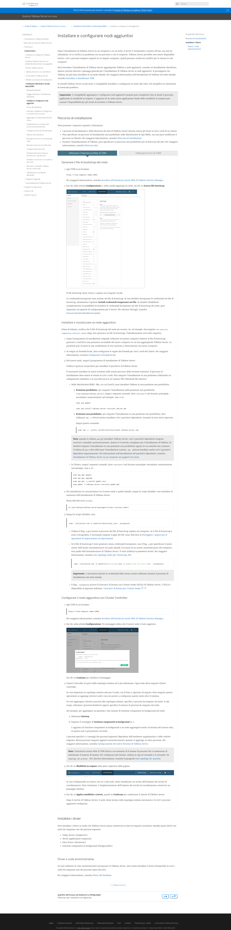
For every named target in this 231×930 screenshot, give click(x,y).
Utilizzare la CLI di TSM (148, 153)
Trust (119, 923)
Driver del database (102, 875)
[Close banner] (227, 10)
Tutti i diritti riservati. (83, 928)
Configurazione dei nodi (109, 744)
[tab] (87, 153)
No (173, 896)
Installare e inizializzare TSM (80, 78)
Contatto (128, 923)
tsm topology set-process (148, 758)
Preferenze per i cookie (143, 923)
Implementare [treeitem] (29, 51)
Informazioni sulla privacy (84, 923)
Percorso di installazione (196, 38)
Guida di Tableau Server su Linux (53, 26)
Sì (164, 896)
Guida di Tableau (31, 26)
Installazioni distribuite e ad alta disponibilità (90, 26)
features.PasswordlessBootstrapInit (83, 313)
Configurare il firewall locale (102, 355)
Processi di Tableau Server (135, 744)
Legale (51, 923)
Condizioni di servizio (64, 923)
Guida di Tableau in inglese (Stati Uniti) (133, 10)
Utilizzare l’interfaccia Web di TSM (87, 153)
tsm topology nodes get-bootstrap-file (112, 555)
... (69, 26)
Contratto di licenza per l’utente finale (123, 588)
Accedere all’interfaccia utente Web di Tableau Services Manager (132, 180)
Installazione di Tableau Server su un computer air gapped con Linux (106, 457)
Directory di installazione (129, 138)
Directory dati (91, 145)
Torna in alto (119, 885)
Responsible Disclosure (105, 923)
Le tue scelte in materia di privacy (166, 923)
